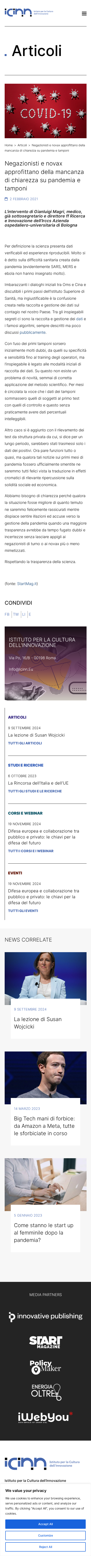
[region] (45, 1520)
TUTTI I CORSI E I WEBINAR (31, 851)
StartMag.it (27, 583)
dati (79, 319)
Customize (45, 1535)
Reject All (45, 1547)
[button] (84, 13)
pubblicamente (33, 332)
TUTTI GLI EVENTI (23, 911)
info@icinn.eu (21, 669)
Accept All (45, 1524)
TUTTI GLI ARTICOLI (25, 743)
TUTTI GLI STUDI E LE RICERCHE (35, 791)
